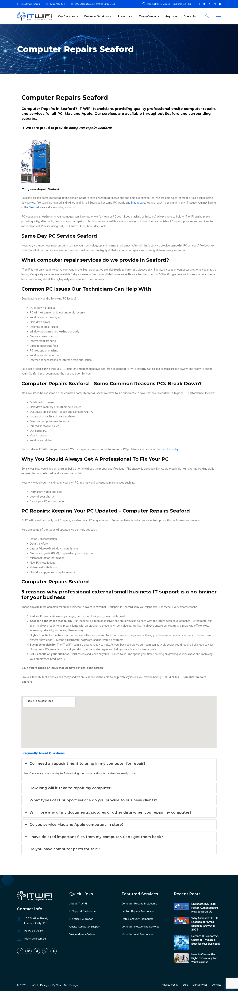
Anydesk (171, 16)
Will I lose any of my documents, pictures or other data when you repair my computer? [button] (110, 812)
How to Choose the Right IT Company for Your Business (204, 958)
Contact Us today (167, 449)
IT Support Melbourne (82, 911)
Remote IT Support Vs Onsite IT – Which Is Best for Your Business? (205, 940)
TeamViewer (147, 16)
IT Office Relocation (81, 919)
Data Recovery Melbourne (137, 919)
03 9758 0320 (33, 931)
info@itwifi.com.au (30, 4)
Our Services (66, 16)
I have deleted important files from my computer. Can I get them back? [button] (96, 837)
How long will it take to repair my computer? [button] (71, 788)
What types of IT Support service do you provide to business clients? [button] (93, 800)
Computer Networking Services (140, 927)
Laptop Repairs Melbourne (138, 911)
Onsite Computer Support (84, 927)
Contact (216, 984)
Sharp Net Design (67, 985)
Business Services (96, 16)
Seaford (34, 207)
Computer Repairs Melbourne (139, 904)
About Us (124, 16)
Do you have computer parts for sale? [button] (64, 849)
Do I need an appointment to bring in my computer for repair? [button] (87, 763)
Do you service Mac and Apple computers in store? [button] (76, 824)
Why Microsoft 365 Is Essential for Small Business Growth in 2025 (204, 924)
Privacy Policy (170, 984)
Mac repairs (138, 202)
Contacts (189, 16)
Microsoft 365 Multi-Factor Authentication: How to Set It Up (204, 908)
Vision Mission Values (82, 934)
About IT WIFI (78, 904)
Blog (185, 984)
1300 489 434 (57, 4)
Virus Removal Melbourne (137, 934)
